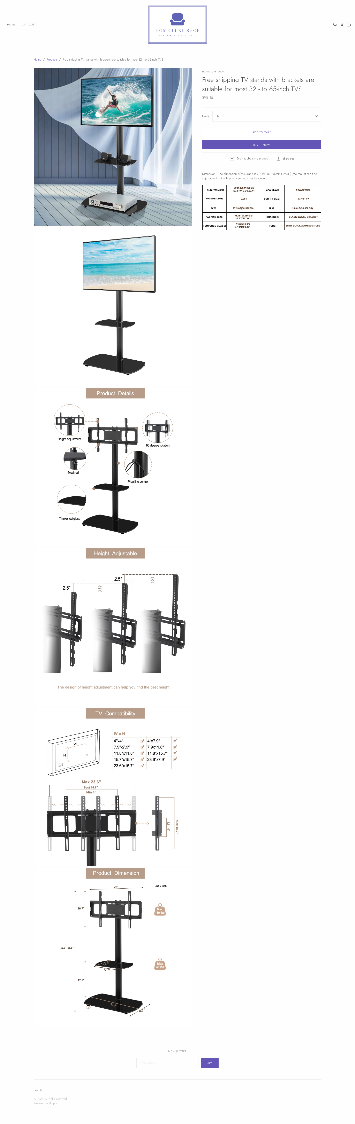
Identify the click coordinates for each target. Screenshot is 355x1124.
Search (38, 1090)
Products (51, 59)
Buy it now (261, 145)
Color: (206, 116)
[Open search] (335, 25)
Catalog (28, 24)
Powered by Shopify (46, 1103)
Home (11, 24)
